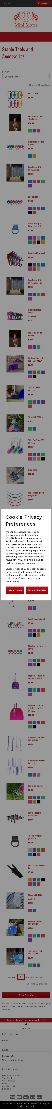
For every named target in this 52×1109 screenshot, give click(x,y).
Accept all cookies (37, 590)
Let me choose (15, 590)
